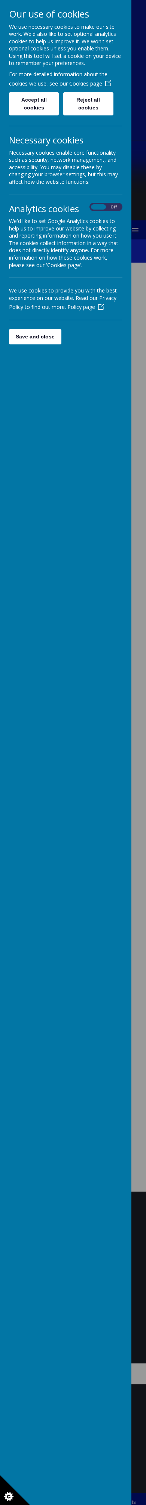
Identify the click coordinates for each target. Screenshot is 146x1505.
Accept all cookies (34, 104)
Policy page (81, 306)
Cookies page (85, 83)
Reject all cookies (88, 104)
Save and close (35, 337)
